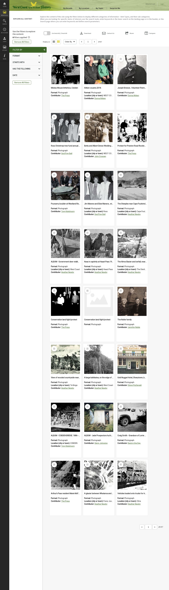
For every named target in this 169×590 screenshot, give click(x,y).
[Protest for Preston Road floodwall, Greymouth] (132, 127)
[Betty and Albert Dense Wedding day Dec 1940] (98, 127)
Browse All (4, 15)
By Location (84, 8)
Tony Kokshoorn (68, 211)
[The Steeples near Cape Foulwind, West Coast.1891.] (132, 185)
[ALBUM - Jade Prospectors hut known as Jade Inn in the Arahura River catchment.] (98, 417)
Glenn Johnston (101, 443)
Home (4, 6)
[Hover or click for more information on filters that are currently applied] (29, 37)
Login (4, 41)
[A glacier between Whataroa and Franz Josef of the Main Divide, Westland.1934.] (98, 475)
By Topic (99, 8)
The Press (65, 95)
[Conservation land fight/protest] (65, 301)
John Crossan (100, 156)
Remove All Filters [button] (21, 42)
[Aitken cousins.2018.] (98, 69)
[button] (108, 33)
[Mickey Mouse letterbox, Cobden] (65, 69)
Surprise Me (115, 8)
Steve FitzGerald (135, 385)
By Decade (67, 8)
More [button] (4, 59)
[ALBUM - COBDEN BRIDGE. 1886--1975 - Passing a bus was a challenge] (65, 417)
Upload (4, 50)
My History (4, 33)
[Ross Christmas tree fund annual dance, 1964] (65, 127)
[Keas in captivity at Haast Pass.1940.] (98, 243)
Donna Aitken (100, 98)
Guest (153, 4)
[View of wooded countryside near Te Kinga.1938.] (65, 359)
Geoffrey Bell (66, 153)
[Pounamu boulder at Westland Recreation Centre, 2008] (65, 185)
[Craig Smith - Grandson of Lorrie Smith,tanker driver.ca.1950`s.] (132, 417)
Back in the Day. (134, 443)
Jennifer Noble (134, 327)
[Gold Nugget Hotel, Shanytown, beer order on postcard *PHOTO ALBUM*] (132, 359)
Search (4, 24)
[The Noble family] (132, 301)
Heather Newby (134, 214)
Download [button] (85, 33)
